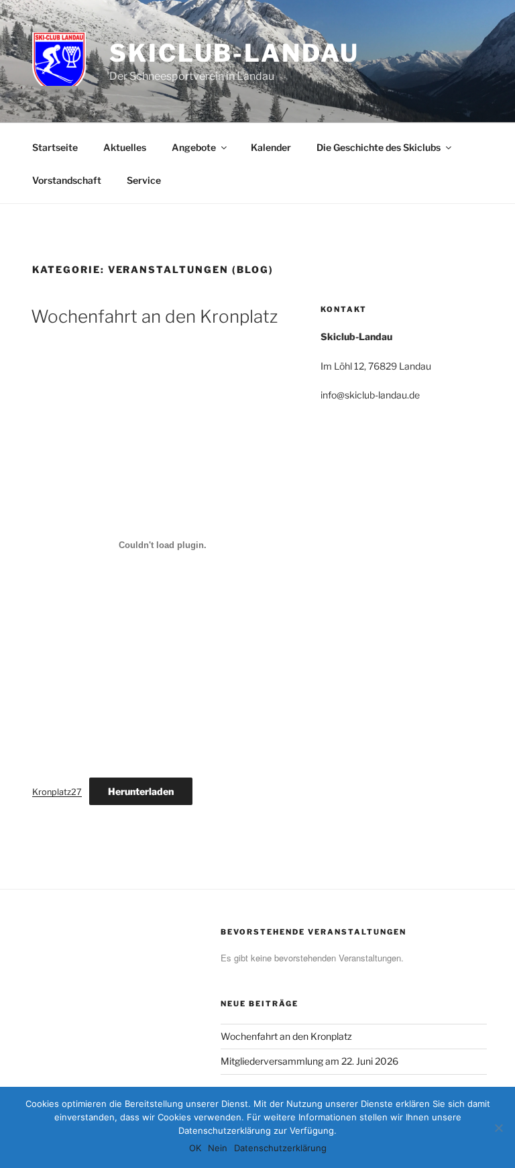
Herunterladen (141, 791)
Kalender (271, 147)
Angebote (194, 147)
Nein (217, 1148)
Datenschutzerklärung (280, 1148)
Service (144, 180)
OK (195, 1148)
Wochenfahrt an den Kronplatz (154, 316)
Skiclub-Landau (234, 53)
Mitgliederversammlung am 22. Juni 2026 (309, 1061)
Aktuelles (124, 147)
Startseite (55, 147)
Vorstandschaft (66, 180)
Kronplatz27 (57, 792)
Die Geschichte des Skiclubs (379, 147)
